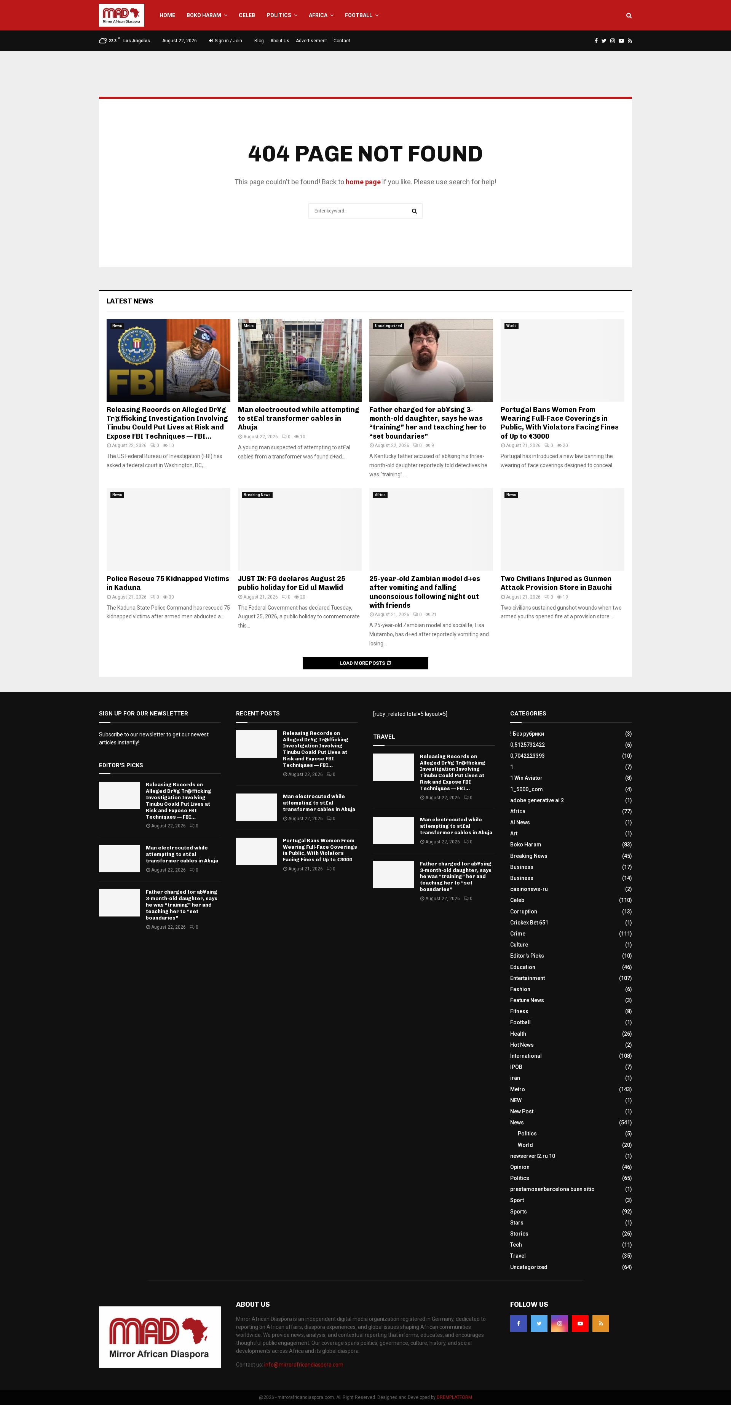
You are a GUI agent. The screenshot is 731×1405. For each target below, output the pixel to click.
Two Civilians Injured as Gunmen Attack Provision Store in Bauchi (556, 583)
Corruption (523, 911)
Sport (517, 1200)
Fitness (519, 1011)
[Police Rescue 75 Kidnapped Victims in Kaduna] (168, 529)
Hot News (522, 1045)
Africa (318, 15)
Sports (518, 1212)
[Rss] (600, 1323)
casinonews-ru (529, 889)
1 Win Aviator (526, 778)
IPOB (516, 1067)
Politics (279, 15)
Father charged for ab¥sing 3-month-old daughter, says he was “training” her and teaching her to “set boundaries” (427, 423)
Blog (259, 40)
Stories (519, 1234)
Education (522, 967)
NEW (516, 1100)
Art (513, 833)
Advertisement (311, 40)
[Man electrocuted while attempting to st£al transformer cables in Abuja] (300, 360)
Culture (519, 945)
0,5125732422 (527, 745)
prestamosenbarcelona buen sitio (552, 1189)
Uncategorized (388, 326)
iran (515, 1078)
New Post (521, 1111)
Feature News (527, 1000)
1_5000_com (526, 789)
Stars (517, 1223)
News (117, 326)
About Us (279, 40)
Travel (518, 1256)
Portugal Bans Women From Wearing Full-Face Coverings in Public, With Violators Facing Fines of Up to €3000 (560, 423)
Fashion (520, 989)
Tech (516, 1245)
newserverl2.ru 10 (532, 1156)
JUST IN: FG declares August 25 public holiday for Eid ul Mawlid (291, 583)
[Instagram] (559, 1323)
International (526, 1056)
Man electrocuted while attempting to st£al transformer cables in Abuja (298, 419)
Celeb (247, 15)
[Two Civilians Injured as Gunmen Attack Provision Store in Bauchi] (562, 529)
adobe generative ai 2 (537, 800)
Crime (517, 934)
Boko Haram (204, 15)
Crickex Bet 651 (529, 923)
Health (518, 1034)
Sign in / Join (228, 40)
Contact (342, 40)
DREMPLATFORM (454, 1397)
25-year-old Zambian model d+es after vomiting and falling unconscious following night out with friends (424, 592)
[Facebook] (518, 1323)
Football (358, 15)
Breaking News (257, 495)
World (511, 326)
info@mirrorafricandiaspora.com (303, 1365)
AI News (520, 822)
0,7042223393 (527, 756)
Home (167, 15)
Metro (249, 326)
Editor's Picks (527, 956)
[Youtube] (580, 1323)
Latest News (130, 301)
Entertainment (527, 978)
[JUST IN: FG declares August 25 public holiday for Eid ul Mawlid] (300, 529)
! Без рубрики (527, 734)
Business (521, 867)
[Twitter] (539, 1323)
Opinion (520, 1167)
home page (363, 182)
